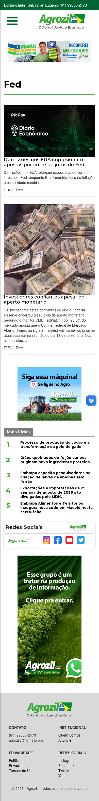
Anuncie (64, 740)
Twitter (63, 770)
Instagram (66, 760)
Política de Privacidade (18, 763)
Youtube (65, 775)
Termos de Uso (21, 770)
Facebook (66, 765)
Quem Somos (69, 735)
